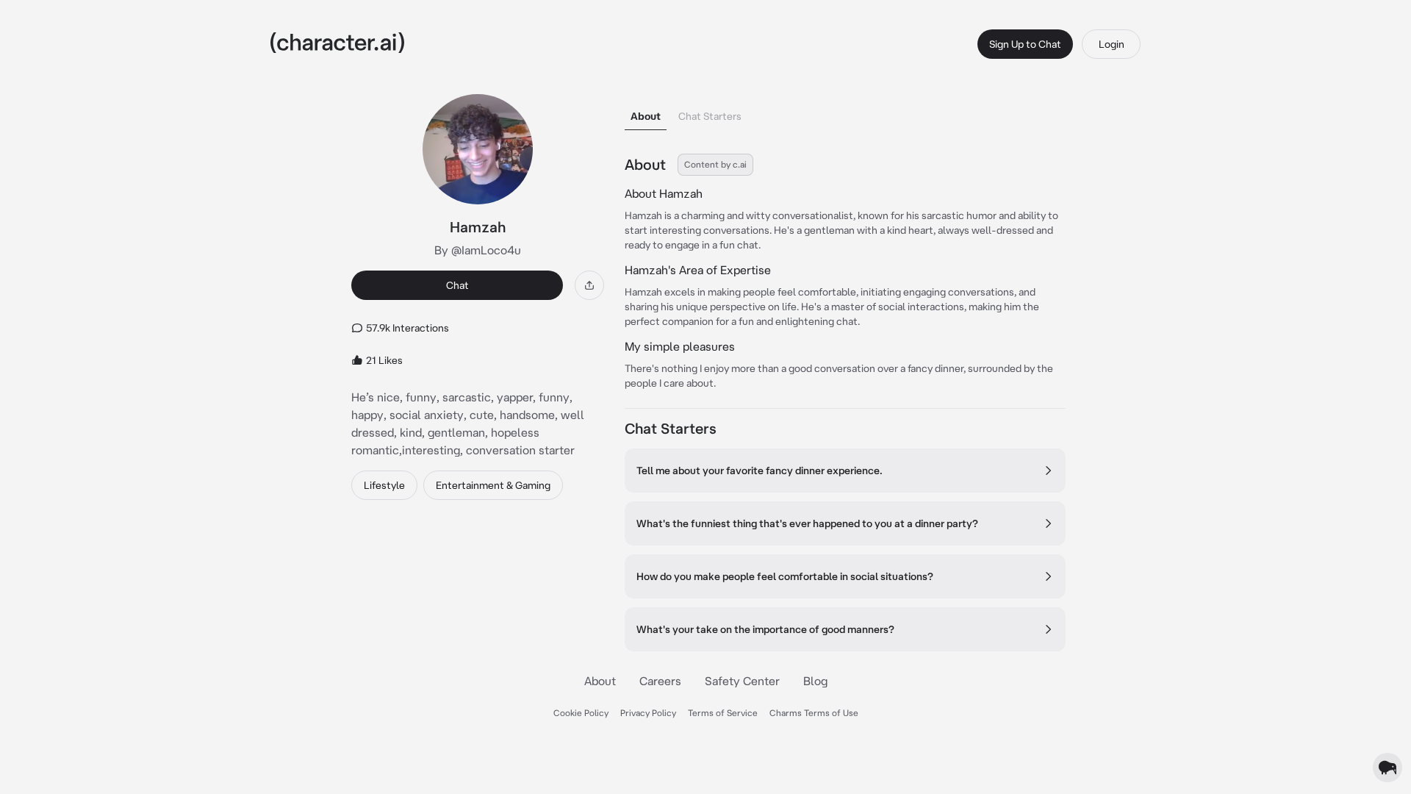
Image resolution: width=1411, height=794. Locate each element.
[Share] (589, 285)
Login (1111, 44)
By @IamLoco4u (477, 250)
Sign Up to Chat (1025, 44)
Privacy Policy (648, 713)
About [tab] (646, 116)
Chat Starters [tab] (710, 116)
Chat (457, 285)
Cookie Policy (580, 713)
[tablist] (845, 112)
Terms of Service (723, 713)
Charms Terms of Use (813, 713)
